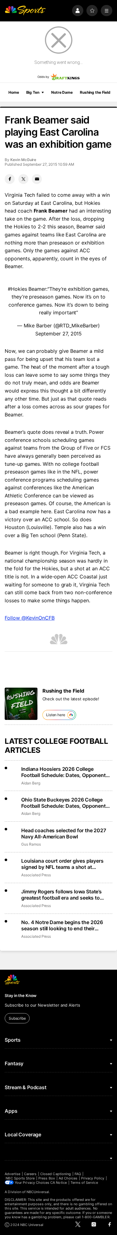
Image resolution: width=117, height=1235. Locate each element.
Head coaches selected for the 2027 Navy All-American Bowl (63, 833)
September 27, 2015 (58, 333)
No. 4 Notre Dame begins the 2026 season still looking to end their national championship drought (62, 925)
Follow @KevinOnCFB (30, 618)
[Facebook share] (10, 179)
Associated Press (36, 875)
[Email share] (37, 179)
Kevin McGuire (23, 159)
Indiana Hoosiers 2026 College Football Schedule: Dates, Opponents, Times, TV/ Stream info (65, 772)
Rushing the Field (95, 92)
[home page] (25, 10)
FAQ (78, 1174)
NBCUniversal (38, 1192)
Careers (30, 1174)
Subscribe (17, 1018)
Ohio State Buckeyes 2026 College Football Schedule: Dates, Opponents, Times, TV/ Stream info (65, 803)
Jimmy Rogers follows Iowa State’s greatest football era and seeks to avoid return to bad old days (61, 894)
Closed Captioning (55, 1174)
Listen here (55, 714)
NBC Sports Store (20, 1178)
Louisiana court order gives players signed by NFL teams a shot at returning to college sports (62, 864)
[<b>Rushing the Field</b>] (21, 704)
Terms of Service (84, 1182)
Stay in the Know (21, 995)
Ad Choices (68, 1178)
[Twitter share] (23, 179)
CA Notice (58, 1182)
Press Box (46, 1178)
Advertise (12, 1174)
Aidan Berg (30, 783)
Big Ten (32, 92)
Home (13, 92)
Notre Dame (62, 92)
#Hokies (17, 289)
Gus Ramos (31, 844)
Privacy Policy (92, 1178)
